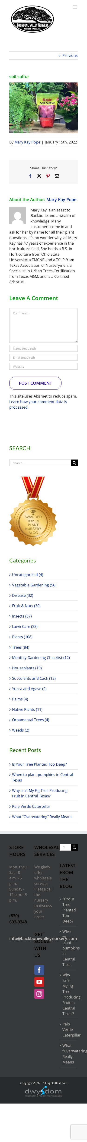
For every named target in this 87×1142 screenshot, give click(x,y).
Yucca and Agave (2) (29, 688)
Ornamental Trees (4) (30, 719)
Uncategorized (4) (27, 574)
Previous (70, 55)
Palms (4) (20, 699)
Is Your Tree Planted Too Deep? (39, 764)
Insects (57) (22, 616)
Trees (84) (20, 647)
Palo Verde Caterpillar (31, 806)
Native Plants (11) (27, 709)
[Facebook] (39, 970)
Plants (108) (22, 636)
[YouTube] (39, 982)
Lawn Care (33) (25, 626)
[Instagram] (39, 994)
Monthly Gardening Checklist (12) (41, 657)
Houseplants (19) (27, 668)
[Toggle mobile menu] (75, 7)
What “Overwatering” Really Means (42, 816)
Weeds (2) (20, 730)
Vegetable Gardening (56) (34, 585)
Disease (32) (22, 595)
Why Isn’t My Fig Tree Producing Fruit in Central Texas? (68, 994)
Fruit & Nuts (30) (26, 605)
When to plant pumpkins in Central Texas (68, 948)
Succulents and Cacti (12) (34, 678)
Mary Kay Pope (27, 142)
